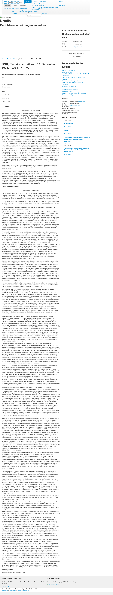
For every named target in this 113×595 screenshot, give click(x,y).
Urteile (14, 59)
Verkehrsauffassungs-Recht (70, 89)
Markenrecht (65, 79)
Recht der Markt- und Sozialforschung (72, 82)
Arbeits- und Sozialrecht (68, 70)
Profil (33, 7)
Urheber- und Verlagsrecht (69, 86)
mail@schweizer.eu (77, 47)
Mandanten (35, 9)
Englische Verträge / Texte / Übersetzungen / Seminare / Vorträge (74, 94)
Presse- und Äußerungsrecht (70, 81)
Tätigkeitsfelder (43, 4)
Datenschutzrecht (67, 72)
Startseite (4, 59)
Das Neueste (28, 4)
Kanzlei (35, 1)
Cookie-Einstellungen (23, 590)
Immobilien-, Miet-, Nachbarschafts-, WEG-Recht (75, 74)
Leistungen (43, 1)
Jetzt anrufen (81, 101)
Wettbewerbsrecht (67, 91)
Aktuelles (27, 1)
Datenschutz (61, 6)
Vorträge (41, 6)
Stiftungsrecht (66, 84)
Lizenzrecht (65, 75)
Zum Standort (5, 586)
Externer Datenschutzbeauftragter (48, 7)
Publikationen (35, 4)
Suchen (28, 13)
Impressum (61, 4)
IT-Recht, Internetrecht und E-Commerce (73, 77)
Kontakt (61, 1)
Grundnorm (35, 6)
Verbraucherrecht (67, 88)
